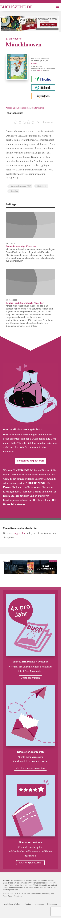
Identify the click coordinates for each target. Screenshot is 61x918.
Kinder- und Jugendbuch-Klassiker (25, 303)
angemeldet (20, 533)
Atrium (34, 63)
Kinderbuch (41, 186)
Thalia (43, 78)
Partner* (39, 70)
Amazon (43, 96)
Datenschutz (52, 904)
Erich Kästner (14, 38)
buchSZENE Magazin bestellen (30, 661)
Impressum (39, 904)
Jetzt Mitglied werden (30, 862)
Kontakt (28, 904)
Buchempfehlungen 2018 (21, 186)
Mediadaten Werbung (12, 904)
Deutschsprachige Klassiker (21, 246)
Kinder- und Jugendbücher (18, 108)
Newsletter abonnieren (30, 752)
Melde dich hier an (29, 443)
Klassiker (14, 191)
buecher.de (43, 87)
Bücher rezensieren (30, 842)
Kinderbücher (38, 108)
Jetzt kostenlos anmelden (30, 768)
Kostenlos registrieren (30, 460)
